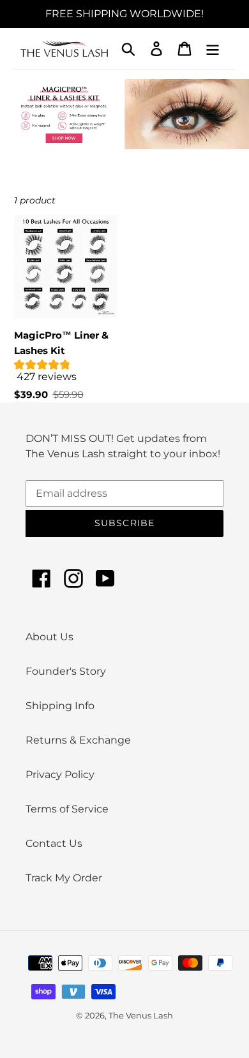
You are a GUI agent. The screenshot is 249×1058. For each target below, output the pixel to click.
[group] (65, 374)
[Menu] (213, 48)
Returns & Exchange (78, 740)
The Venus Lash (141, 1015)
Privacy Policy (60, 774)
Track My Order (64, 878)
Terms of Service (67, 809)
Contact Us (54, 843)
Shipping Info (60, 706)
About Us (49, 637)
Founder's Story (66, 671)
